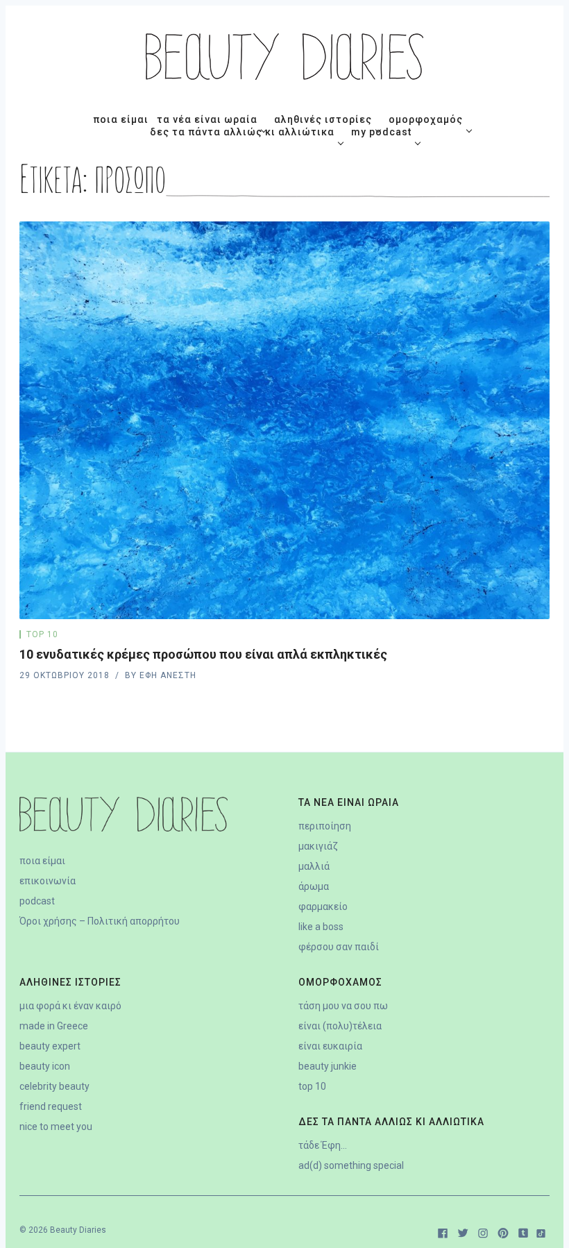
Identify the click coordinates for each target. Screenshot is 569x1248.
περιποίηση (324, 826)
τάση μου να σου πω (343, 1005)
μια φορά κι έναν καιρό (70, 1005)
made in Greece (53, 1025)
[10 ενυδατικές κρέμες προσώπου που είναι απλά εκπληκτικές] (284, 420)
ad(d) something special (351, 1165)
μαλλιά (314, 866)
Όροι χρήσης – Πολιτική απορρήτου (99, 921)
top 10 (42, 634)
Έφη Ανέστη (167, 675)
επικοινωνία (47, 880)
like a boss (320, 926)
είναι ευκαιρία (330, 1046)
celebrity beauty (54, 1086)
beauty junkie (327, 1066)
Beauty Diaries (78, 1230)
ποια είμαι (42, 860)
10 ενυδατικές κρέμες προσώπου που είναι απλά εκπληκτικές (203, 654)
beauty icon (44, 1066)
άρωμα (313, 886)
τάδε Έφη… (322, 1145)
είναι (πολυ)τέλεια (340, 1025)
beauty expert (49, 1046)
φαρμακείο (323, 906)
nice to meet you (55, 1126)
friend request (50, 1106)
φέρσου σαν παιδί (338, 946)
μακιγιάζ (318, 846)
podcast (37, 901)
